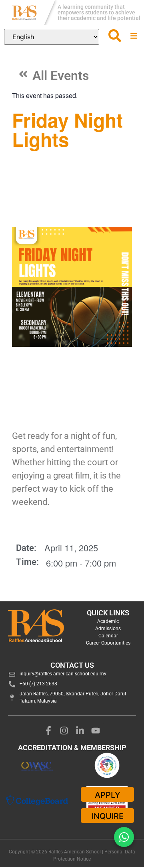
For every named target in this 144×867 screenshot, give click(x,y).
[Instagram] (64, 731)
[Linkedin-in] (80, 731)
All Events (60, 75)
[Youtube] (96, 731)
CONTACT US (72, 665)
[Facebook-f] (48, 731)
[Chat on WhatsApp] (124, 837)
